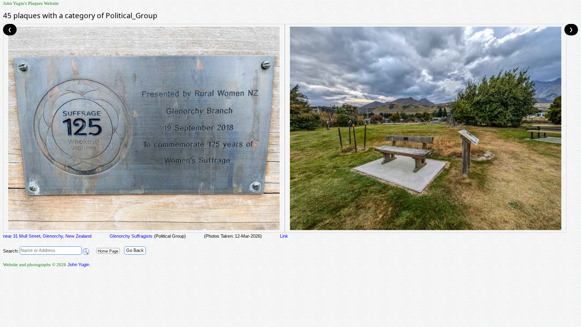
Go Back (135, 250)
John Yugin (78, 264)
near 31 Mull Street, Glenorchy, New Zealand (47, 236)
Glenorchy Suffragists (131, 236)
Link (284, 236)
